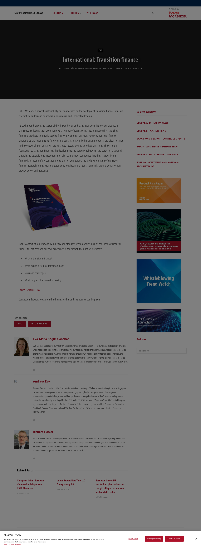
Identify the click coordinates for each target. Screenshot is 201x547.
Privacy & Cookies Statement (12, 544)
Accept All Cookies (174, 539)
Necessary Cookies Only (154, 539)
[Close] (196, 538)
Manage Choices (133, 539)
